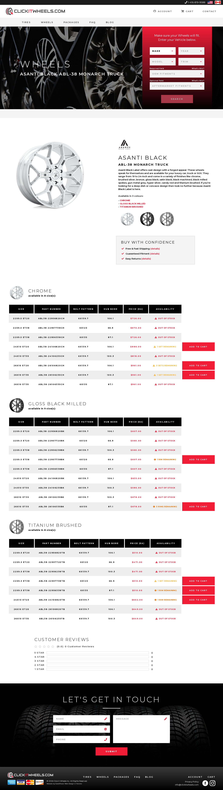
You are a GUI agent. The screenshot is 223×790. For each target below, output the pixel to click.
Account (164, 11)
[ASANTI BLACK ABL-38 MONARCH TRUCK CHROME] (127, 219)
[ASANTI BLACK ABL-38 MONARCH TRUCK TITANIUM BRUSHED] (167, 219)
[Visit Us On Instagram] (212, 783)
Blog (110, 22)
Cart (189, 11)
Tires (26, 22)
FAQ (93, 22)
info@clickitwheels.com (187, 784)
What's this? (198, 68)
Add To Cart (198, 347)
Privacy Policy (192, 781)
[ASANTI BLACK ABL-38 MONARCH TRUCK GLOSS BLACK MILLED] (147, 219)
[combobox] (163, 51)
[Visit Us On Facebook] (205, 783)
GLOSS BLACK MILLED (132, 203)
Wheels (47, 22)
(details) (155, 248)
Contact (209, 11)
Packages (71, 22)
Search (177, 99)
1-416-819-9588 (196, 2)
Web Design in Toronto (73, 784)
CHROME (125, 200)
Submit (111, 751)
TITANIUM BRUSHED (131, 206)
